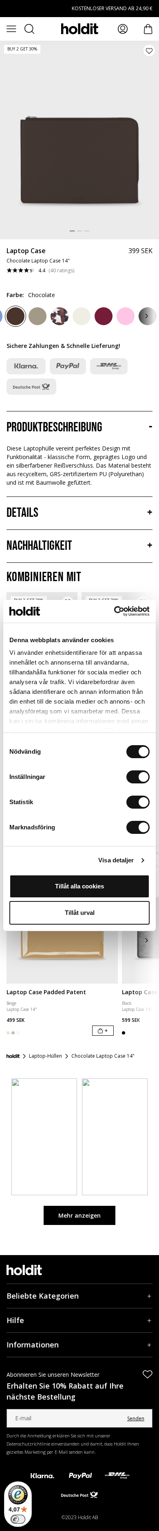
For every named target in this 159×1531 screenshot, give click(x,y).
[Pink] (126, 316)
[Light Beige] (82, 316)
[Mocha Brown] (37, 316)
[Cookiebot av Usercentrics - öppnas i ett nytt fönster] (114, 611)
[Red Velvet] (104, 316)
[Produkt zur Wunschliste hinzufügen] (149, 50)
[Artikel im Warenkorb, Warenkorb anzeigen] (148, 29)
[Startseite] (13, 1056)
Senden (135, 1418)
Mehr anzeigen (79, 1215)
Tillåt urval (80, 912)
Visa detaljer (116, 860)
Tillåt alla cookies (79, 886)
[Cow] (59, 316)
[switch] (138, 776)
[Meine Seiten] (123, 29)
